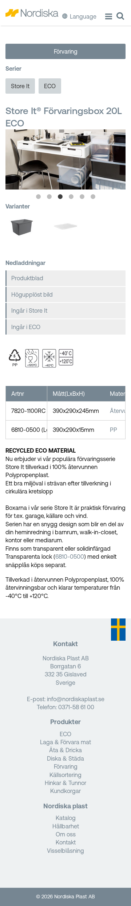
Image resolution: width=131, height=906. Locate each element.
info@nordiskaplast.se (75, 699)
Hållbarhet (65, 826)
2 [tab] (49, 196)
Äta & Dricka (65, 750)
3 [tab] (60, 196)
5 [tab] (82, 196)
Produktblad (27, 278)
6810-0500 (69, 556)
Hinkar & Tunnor (65, 783)
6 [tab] (92, 196)
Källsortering (65, 775)
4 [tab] (71, 196)
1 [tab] (38, 196)
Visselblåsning (65, 850)
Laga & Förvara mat (65, 742)
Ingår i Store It (29, 310)
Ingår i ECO (25, 327)
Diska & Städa (65, 758)
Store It (20, 86)
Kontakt (66, 842)
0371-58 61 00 (76, 707)
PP (113, 429)
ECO (50, 86)
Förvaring (66, 51)
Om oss (66, 834)
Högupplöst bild (32, 294)
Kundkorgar (65, 791)
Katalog (66, 818)
